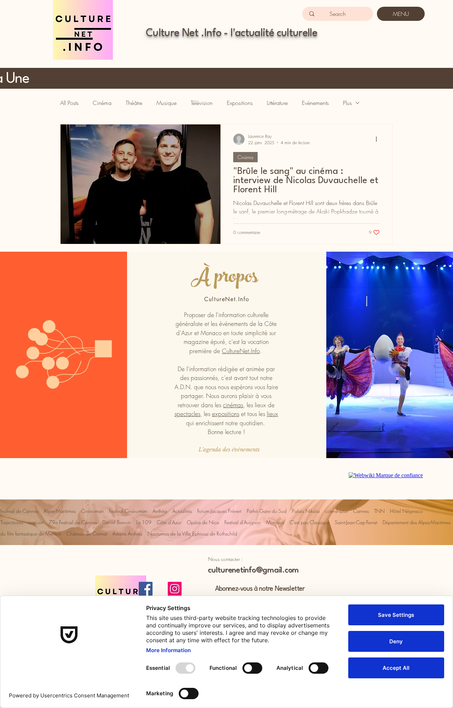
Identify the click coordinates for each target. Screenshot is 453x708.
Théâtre (134, 103)
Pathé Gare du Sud (267, 511)
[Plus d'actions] (378, 139)
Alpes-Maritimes (60, 511)
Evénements (315, 103)
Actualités (182, 511)
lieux (272, 414)
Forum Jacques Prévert (219, 511)
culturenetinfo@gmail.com (253, 570)
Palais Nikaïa (306, 511)
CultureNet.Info (241, 351)
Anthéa (160, 511)
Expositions (240, 103)
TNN (379, 511)
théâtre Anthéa (127, 534)
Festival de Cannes (19, 511)
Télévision (202, 103)
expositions (225, 414)
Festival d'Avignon (242, 522)
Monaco (275, 522)
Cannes (361, 511)
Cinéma (102, 103)
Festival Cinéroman (128, 511)
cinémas (233, 405)
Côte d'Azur (169, 522)
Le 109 (143, 522)
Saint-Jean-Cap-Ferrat (356, 522)
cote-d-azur (336, 511)
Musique (166, 103)
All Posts (69, 103)
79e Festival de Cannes (73, 522)
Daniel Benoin (116, 522)
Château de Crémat (87, 534)
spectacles (187, 414)
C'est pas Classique (309, 522)
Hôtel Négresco (406, 511)
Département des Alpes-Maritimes (417, 522)
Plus (347, 103)
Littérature (277, 103)
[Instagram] (175, 589)
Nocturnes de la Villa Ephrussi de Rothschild (192, 534)
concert (36, 522)
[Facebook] (146, 589)
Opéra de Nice (203, 522)
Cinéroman (92, 511)
